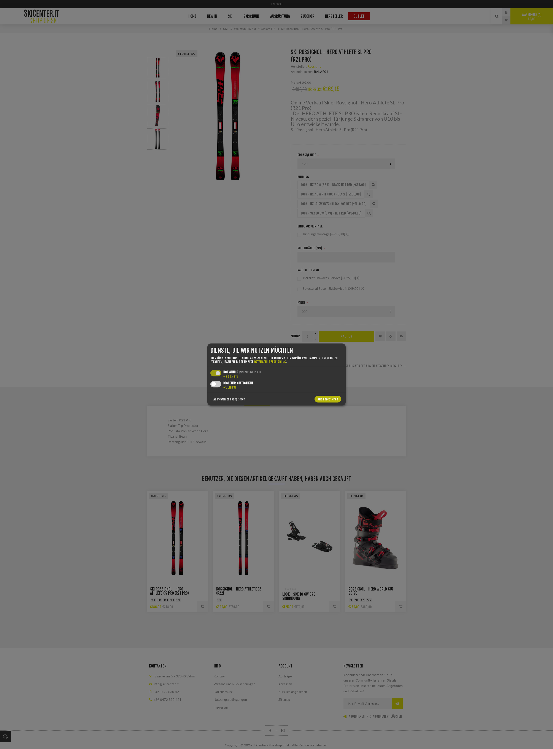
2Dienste (230, 376)
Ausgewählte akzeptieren (229, 399)
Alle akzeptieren (328, 399)
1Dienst (230, 387)
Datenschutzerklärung (270, 361)
